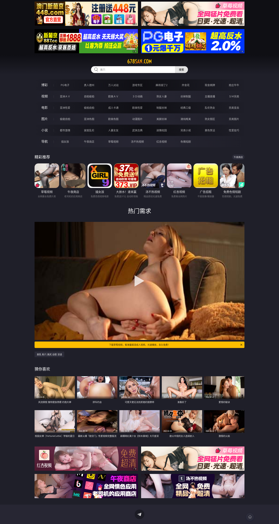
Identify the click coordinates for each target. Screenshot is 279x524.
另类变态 (234, 107)
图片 (44, 119)
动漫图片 (137, 119)
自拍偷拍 (89, 96)
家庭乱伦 (89, 130)
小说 (44, 130)
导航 (44, 141)
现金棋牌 (210, 85)
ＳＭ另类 (234, 96)
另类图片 (234, 119)
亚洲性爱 (65, 107)
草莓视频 (113, 141)
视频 (44, 96)
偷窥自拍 (65, 119)
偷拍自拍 (89, 107)
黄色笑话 (210, 130)
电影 (44, 107)
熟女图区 (210, 119)
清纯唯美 (186, 119)
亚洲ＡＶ (65, 96)
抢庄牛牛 (234, 85)
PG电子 (65, 85)
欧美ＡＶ (113, 96)
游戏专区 (137, 85)
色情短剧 (186, 141)
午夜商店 (89, 141)
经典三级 (186, 107)
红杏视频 (161, 141)
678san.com (139, 61)
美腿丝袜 (161, 119)
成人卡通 (113, 107)
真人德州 (89, 85)
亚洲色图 (89, 119)
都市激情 (65, 130)
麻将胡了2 (161, 85)
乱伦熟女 (210, 107)
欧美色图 (113, 119)
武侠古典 (137, 130)
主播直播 (210, 96)
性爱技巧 (234, 130)
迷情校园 (161, 130)
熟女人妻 (161, 96)
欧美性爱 (137, 107)
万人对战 (113, 85)
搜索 (181, 69)
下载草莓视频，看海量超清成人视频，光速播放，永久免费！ (139, 344)
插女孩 (65, 141)
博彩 (44, 85)
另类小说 (186, 130)
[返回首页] (250, 517)
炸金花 (186, 85)
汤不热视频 (137, 141)
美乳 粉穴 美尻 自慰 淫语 (49, 354)
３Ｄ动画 (137, 96)
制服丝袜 (161, 107)
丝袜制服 (186, 96)
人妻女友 (113, 130)
